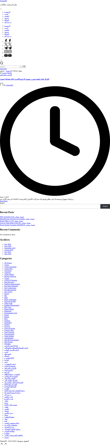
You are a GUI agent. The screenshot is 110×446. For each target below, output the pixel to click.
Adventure (7, 271)
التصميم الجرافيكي (11, 376)
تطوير (6, 407)
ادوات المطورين (10, 364)
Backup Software (10, 276)
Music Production (10, 299)
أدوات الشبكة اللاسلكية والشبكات (16, 348)
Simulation (8, 323)
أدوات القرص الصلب (11, 350)
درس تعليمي (8, 413)
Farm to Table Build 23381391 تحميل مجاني (15, 223)
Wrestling (7, 344)
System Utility (9, 330)
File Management (10, 290)
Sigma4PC (3, 1)
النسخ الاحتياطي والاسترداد (13, 382)
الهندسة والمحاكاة (10, 384)
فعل (5, 419)
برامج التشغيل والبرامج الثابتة (14, 391)
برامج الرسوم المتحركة (12, 393)
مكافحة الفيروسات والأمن (13, 435)
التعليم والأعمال (9, 378)
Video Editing (9, 336)
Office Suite (8, 303)
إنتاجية (6, 360)
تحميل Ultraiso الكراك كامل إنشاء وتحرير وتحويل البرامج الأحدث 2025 (24, 79)
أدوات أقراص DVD (11, 346)
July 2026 (7, 244)
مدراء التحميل (9, 427)
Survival (7, 326)
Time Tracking (9, 332)
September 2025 (9, 248)
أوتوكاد (6, 356)
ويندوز (6, 437)
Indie (6, 298)
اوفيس (6, 389)
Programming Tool (10, 313)
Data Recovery (9, 282)
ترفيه (6, 403)
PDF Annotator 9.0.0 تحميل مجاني (12, 217)
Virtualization (8, 338)
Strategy (7, 325)
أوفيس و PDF (9, 358)
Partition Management (11, 305)
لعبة (5, 421)
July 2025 (7, 252)
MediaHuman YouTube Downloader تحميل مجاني (17, 219)
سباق (6, 415)
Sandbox (7, 321)
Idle (5, 296)
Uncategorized (9, 334)
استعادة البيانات (9, 366)
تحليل (6, 401)
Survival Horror (9, 328)
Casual (6, 278)
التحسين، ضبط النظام (12, 374)
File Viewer (8, 292)
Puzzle (6, 315)
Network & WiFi (10, 301)
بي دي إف (7, 395)
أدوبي (6, 352)
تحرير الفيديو (8, 399)
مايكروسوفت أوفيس (11, 423)
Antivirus (7, 273)
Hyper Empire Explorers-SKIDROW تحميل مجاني (17, 225)
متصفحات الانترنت (10, 425)
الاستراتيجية (8, 370)
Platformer (7, 311)
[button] (21, 67)
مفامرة (6, 433)
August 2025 (8, 250)
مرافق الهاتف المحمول (12, 429)
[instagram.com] (8, 53)
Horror (6, 294)
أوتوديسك (7, 354)
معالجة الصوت (9, 431)
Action (6, 265)
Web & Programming (11, 340)
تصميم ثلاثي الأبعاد (10, 405)
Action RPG (8, 269)
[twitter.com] (8, 45)
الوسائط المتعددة (10, 386)
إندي (5, 362)
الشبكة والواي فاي (10, 380)
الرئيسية (9, 71)
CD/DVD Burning (10, 280)
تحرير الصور (8, 397)
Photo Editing (9, 309)
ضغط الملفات (9, 417)
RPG (6, 319)
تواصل (6, 411)
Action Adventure (10, 267)
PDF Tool (7, 307)
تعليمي (6, 409)
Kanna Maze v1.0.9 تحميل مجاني (11, 221)
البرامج (6, 372)
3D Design (8, 263)
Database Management (12, 284)
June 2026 (7, 246)
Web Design (8, 342)
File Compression (10, 288)
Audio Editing (9, 274)
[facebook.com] (8, 42)
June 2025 (7, 254)
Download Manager (11, 286)
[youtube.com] (8, 56)
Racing (6, 317)
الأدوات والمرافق (6, 75)
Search (2, 203)
